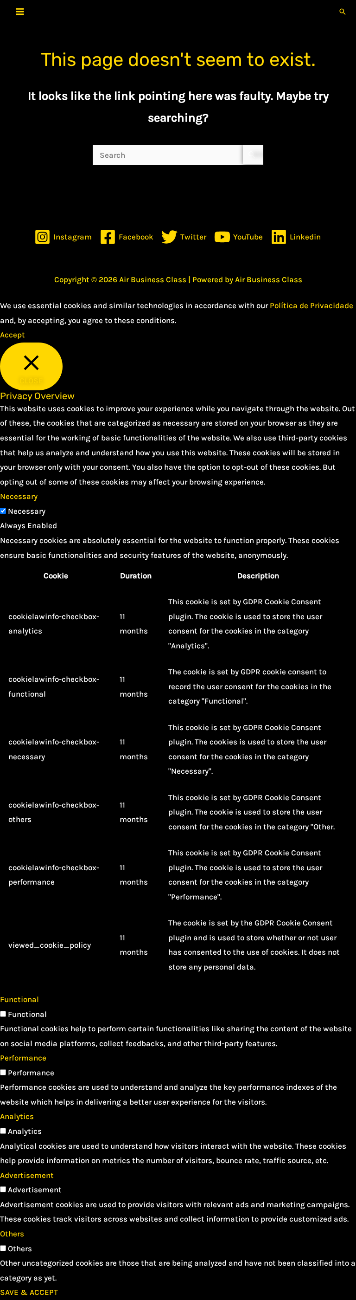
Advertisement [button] (27, 1175)
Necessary (26, 511)
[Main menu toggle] (20, 11)
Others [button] (12, 1233)
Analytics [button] (17, 1116)
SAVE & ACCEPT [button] (29, 1292)
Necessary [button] (19, 496)
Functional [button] (19, 999)
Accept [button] (12, 334)
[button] (342, 11)
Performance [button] (23, 1057)
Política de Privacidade (311, 305)
